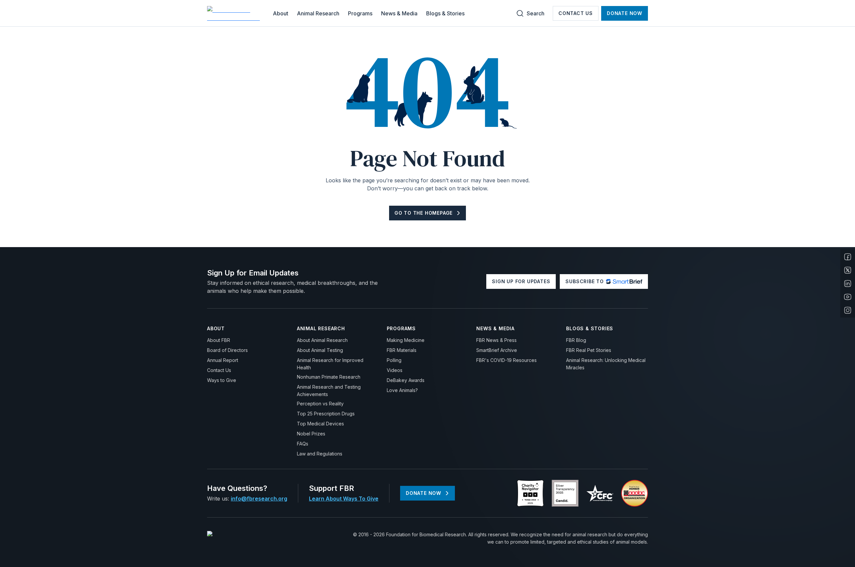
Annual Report (222, 360)
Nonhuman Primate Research (328, 377)
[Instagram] (847, 310)
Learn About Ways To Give (343, 498)
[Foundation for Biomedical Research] (234, 13)
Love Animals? (402, 390)
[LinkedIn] (847, 283)
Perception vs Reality (320, 403)
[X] (847, 270)
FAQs (302, 443)
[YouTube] (847, 297)
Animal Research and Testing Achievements (329, 390)
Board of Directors (227, 350)
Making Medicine (405, 340)
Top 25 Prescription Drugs (326, 413)
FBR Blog (576, 340)
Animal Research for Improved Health (330, 363)
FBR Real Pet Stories (588, 350)
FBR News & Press (496, 340)
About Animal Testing (320, 350)
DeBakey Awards (405, 380)
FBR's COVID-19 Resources (506, 360)
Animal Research (318, 13)
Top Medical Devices (320, 423)
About (280, 13)
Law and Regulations (319, 453)
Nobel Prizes (311, 433)
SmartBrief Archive (496, 350)
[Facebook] (847, 256)
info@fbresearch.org (259, 498)
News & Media (399, 13)
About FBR (218, 340)
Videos (394, 370)
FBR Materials (401, 350)
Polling (394, 360)
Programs (360, 13)
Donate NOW (624, 13)
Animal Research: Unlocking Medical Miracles (606, 363)
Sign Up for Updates (521, 281)
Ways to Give (221, 380)
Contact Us (575, 13)
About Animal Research (322, 340)
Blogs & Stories (445, 13)
